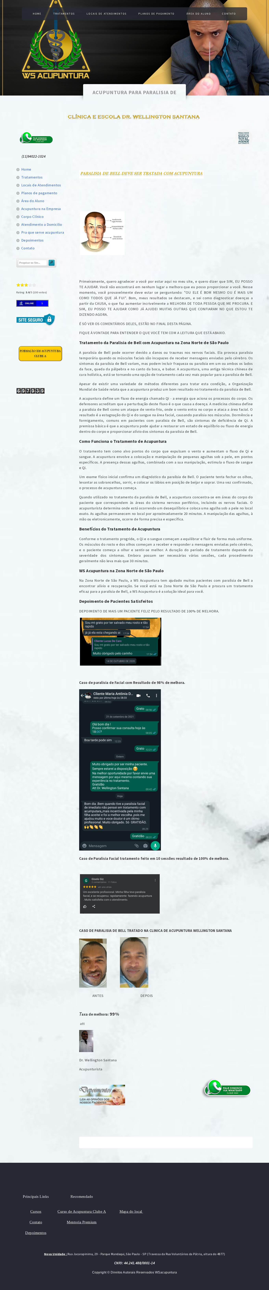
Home (37, 13)
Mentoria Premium (81, 1222)
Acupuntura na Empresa (41, 208)
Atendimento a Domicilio (41, 224)
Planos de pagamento (156, 13)
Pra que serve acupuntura (42, 232)
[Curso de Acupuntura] (40, 362)
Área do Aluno (198, 13)
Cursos (35, 1211)
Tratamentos (64, 13)
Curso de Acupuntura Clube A (82, 1211)
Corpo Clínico (32, 216)
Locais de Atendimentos (107, 13)
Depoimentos (32, 240)
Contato (229, 13)
